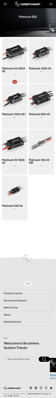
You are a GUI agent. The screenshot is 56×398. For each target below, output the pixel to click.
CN (50, 4)
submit (44, 359)
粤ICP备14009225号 (19, 394)
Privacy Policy (8, 394)
